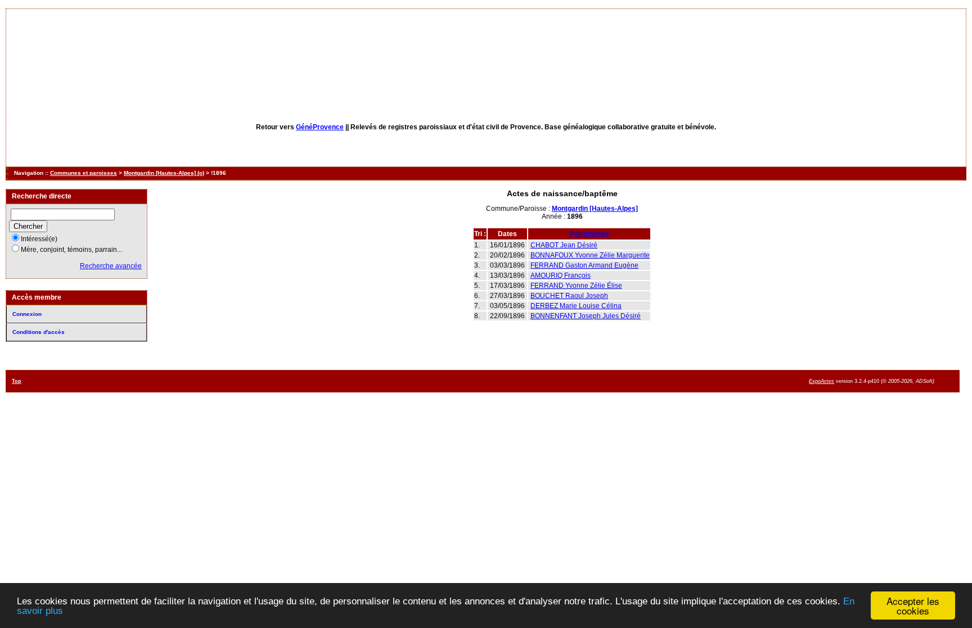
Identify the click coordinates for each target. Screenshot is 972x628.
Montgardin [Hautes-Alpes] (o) (164, 173)
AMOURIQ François (560, 275)
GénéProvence (320, 127)
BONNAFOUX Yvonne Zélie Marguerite (590, 255)
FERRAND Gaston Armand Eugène (584, 265)
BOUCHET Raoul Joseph (569, 296)
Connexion (27, 314)
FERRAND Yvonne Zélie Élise (576, 286)
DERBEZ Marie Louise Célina (576, 306)
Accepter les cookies (912, 605)
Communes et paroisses (83, 173)
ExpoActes (821, 381)
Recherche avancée (111, 266)
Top (16, 381)
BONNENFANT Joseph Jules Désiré (585, 316)
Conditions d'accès (38, 332)
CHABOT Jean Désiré (563, 245)
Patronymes (589, 234)
